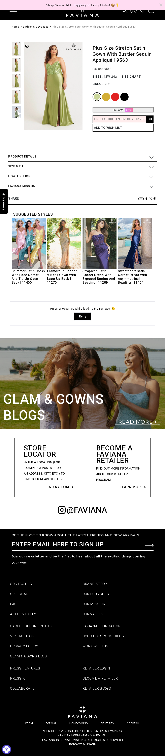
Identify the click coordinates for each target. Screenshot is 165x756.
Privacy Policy (24, 646)
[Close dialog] (161, 5)
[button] (16, 10)
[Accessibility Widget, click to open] (6, 749)
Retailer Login (96, 668)
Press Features (25, 668)
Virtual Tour (22, 636)
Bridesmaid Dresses (35, 26)
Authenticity (23, 614)
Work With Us (95, 646)
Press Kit (19, 678)
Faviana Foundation (101, 626)
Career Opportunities (31, 626)
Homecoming (78, 723)
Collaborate (22, 688)
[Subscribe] (149, 545)
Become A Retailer (100, 678)
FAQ (13, 604)
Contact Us (21, 584)
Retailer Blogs (96, 688)
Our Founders (95, 594)
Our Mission (94, 604)
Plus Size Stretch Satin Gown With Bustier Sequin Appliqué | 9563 (94, 26)
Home (15, 26)
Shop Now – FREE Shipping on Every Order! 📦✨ (82, 5)
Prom (29, 723)
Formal (51, 723)
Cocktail (133, 723)
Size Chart (131, 76)
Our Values (92, 614)
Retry (82, 316)
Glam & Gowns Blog (28, 656)
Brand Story (94, 584)
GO (149, 119)
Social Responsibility (103, 636)
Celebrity (107, 723)
